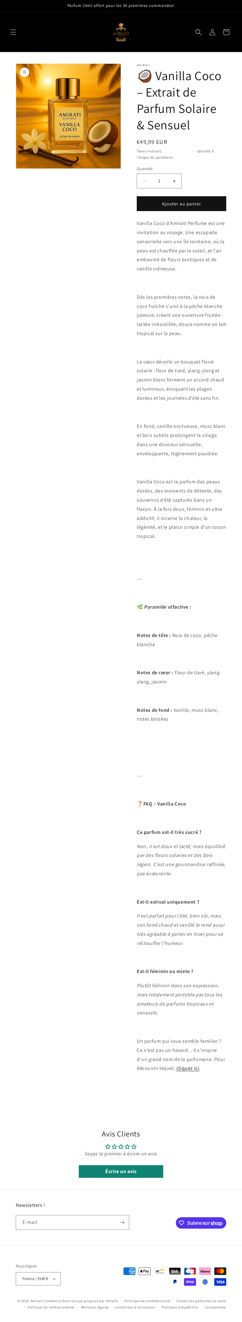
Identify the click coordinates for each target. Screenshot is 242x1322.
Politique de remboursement (51, 1307)
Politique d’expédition (180, 1307)
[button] (13, 32)
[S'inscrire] (122, 1222)
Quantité (145, 168)
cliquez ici (187, 1068)
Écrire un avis (120, 1171)
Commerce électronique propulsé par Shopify (81, 1301)
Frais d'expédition (180, 151)
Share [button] (149, 1088)
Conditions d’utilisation (135, 1307)
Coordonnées (215, 1307)
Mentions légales (95, 1307)
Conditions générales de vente (201, 1301)
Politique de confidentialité (147, 1301)
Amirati (37, 1301)
